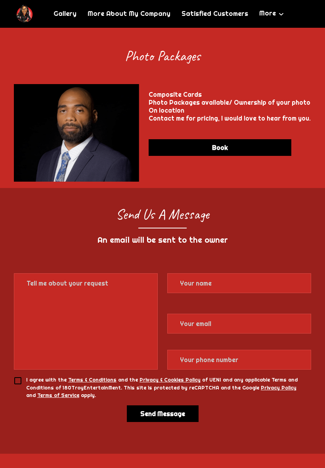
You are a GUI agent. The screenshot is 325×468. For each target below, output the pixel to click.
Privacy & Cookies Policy (170, 379)
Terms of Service (58, 395)
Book (220, 148)
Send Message (162, 414)
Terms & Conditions (92, 379)
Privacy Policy (278, 387)
